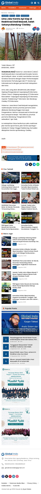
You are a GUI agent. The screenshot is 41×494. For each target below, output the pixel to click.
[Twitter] (30, 164)
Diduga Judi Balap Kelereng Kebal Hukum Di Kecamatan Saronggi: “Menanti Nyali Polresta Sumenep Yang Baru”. (10, 187)
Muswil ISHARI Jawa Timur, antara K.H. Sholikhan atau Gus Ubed (23, 353)
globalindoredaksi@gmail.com (15, 468)
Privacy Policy (32, 483)
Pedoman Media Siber (17, 483)
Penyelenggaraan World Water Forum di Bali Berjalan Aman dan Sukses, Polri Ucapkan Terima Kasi (23, 338)
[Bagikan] (37, 29)
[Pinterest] (10, 476)
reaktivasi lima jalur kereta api (13, 152)
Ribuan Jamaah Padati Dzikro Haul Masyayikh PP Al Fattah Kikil (22, 360)
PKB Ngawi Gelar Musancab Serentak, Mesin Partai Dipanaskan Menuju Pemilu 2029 (10, 227)
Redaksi (4, 483)
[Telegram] (34, 164)
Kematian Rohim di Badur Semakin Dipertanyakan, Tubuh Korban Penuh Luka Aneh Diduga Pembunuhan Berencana (30, 187)
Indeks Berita (6, 486)
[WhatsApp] (37, 164)
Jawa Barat (5, 15)
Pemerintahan (25, 15)
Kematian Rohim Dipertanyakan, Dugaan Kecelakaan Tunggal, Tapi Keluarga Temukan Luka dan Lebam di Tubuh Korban (30, 227)
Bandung (12, 15)
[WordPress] (13, 476)
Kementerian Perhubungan (12, 150)
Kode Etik (16, 486)
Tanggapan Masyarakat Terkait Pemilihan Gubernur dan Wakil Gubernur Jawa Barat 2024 (21, 346)
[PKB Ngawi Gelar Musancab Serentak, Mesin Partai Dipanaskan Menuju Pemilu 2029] (11, 218)
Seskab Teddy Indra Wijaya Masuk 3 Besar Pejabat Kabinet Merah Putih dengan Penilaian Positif (29, 207)
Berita (17, 15)
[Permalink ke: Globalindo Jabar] (4, 29)
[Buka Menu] (35, 3)
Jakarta (25, 201)
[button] (32, 3)
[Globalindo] (13, 2)
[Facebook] (26, 164)
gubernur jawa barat (26, 147)
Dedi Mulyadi (13, 147)
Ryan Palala (27, 489)
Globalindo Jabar (10, 28)
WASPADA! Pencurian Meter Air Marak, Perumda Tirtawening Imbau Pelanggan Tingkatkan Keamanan (10, 207)
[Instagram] (17, 476)
